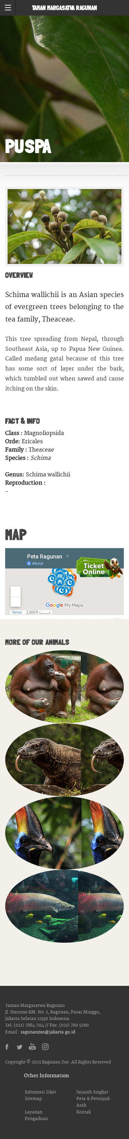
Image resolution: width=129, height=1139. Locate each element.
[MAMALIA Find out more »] (64, 686)
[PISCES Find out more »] (64, 906)
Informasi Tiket (40, 1092)
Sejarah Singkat (92, 1092)
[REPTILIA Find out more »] (64, 759)
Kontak (83, 1112)
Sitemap (33, 1098)
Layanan (33, 1112)
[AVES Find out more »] (64, 833)
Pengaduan (36, 1118)
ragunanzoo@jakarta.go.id (48, 1032)
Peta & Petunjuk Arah (93, 1102)
